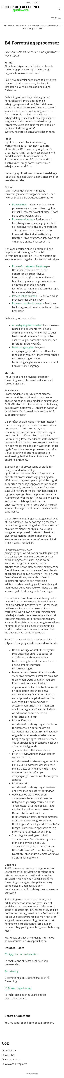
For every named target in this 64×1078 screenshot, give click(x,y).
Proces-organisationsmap (27, 303)
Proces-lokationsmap (24, 296)
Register (35, 2)
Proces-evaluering (22, 219)
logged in (25, 1022)
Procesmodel (19, 204)
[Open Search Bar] (59, 8)
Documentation (11, 1059)
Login (28, 2)
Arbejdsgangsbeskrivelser (27, 325)
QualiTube (8, 1055)
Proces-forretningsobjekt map (30, 266)
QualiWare (33, 1073)
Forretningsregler (22, 347)
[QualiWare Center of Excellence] (20, 8)
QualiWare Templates (14, 1064)
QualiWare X (9, 1050)
